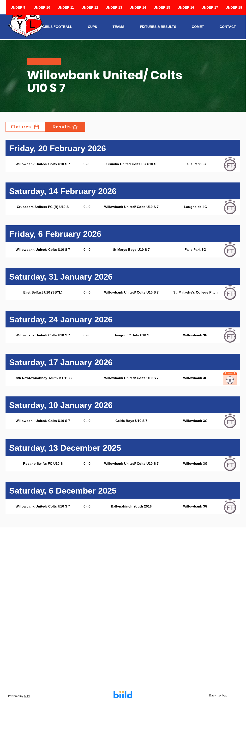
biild (27, 696)
